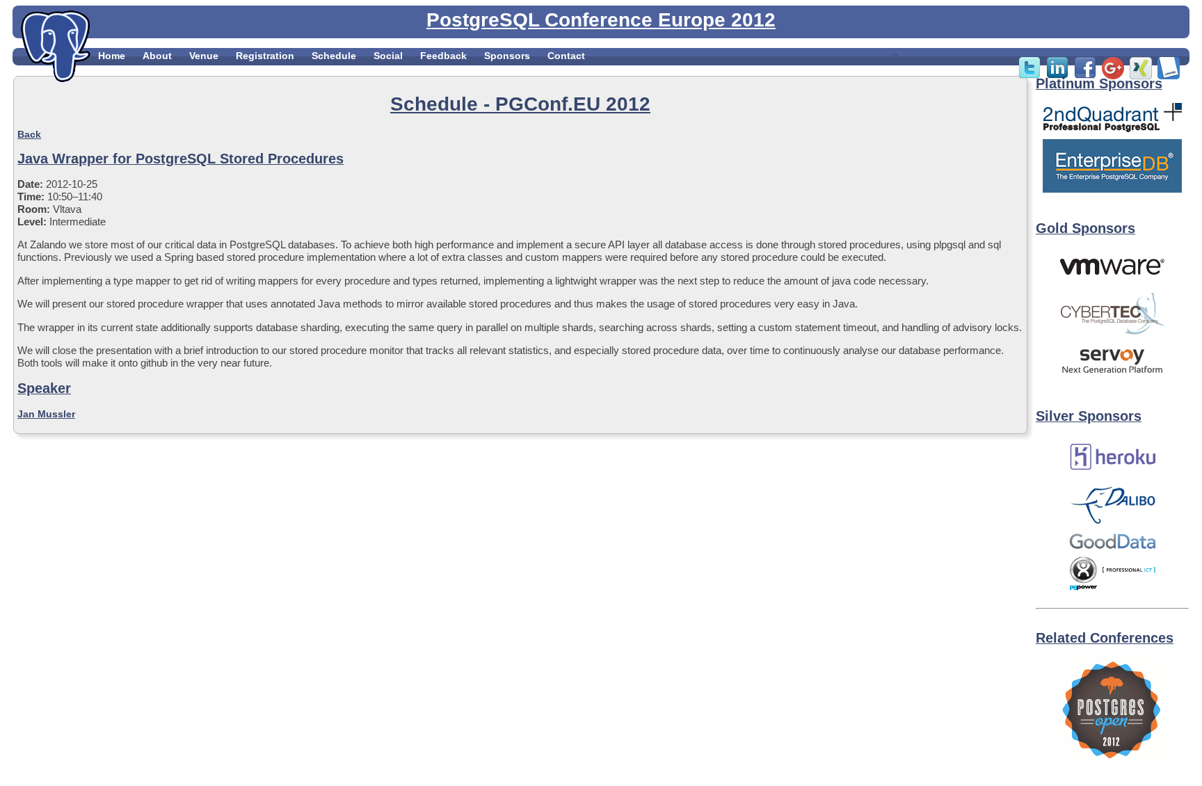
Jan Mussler (46, 413)
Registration (265, 55)
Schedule (334, 55)
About (157, 55)
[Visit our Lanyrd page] (1168, 75)
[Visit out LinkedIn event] (1057, 75)
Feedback (443, 55)
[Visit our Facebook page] (1085, 75)
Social (388, 55)
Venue (203, 55)
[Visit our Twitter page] (1029, 75)
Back (29, 134)
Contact (566, 55)
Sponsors (507, 55)
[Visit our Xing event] (1141, 75)
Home (111, 55)
